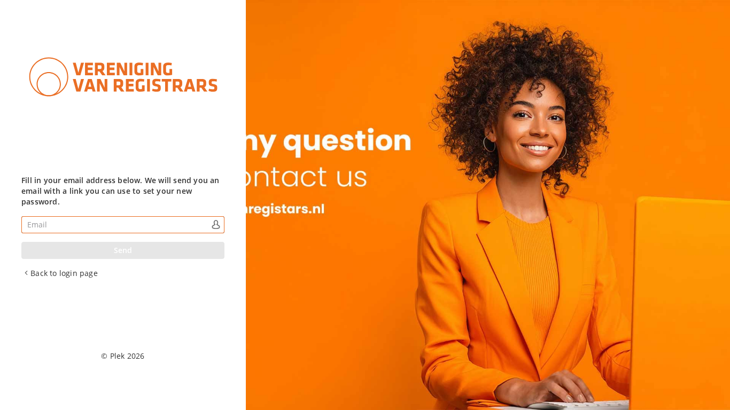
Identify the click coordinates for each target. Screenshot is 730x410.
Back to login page (64, 273)
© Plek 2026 (122, 356)
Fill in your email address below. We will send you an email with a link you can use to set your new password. (120, 191)
